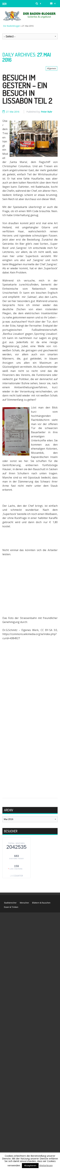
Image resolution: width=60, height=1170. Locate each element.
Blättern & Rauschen (41, 902)
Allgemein (51, 68)
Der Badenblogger (10, 4)
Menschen (24, 902)
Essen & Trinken (11, 907)
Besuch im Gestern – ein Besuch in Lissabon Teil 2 (27, 89)
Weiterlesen (46, 1165)
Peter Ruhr (46, 111)
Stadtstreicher (10, 902)
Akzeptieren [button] (30, 1165)
